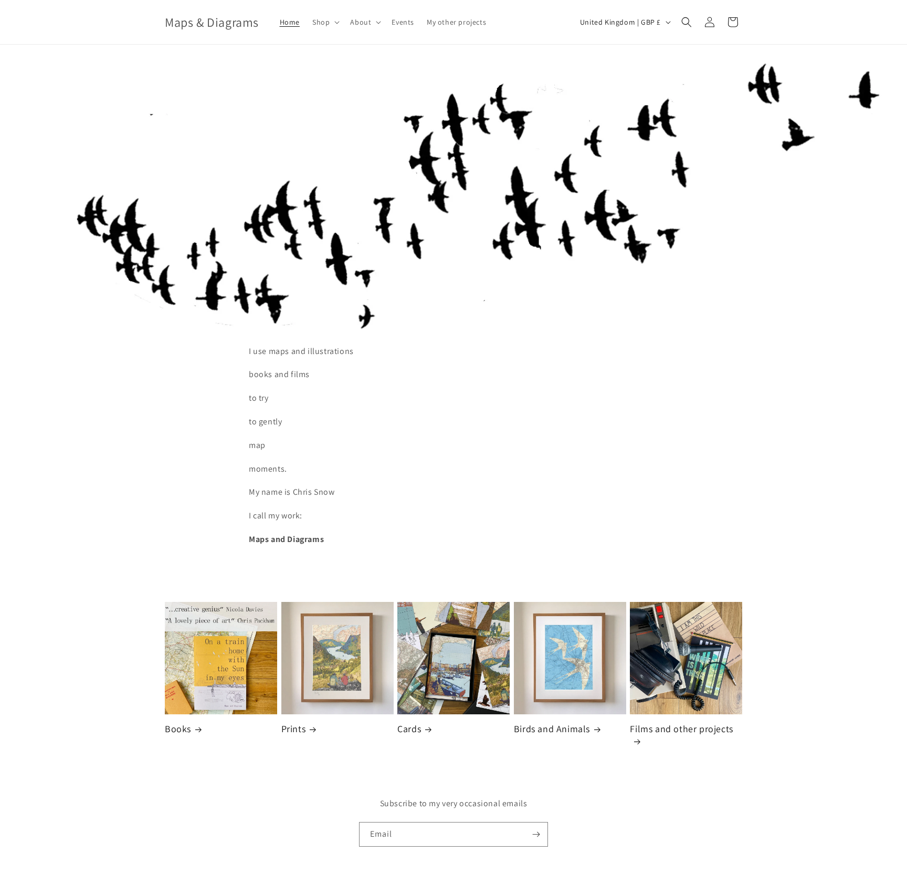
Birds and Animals (552, 729)
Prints (293, 729)
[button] (325, 22)
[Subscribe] (535, 834)
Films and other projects (681, 729)
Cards (409, 729)
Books (178, 729)
